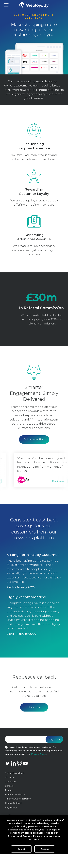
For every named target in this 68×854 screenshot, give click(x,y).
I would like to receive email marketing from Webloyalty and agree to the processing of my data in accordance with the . (34, 750)
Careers (9, 785)
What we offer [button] (34, 439)
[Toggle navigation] (6, 5)
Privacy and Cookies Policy (24, 836)
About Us (10, 777)
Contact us (10, 781)
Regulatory (11, 807)
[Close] (62, 820)
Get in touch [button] (34, 707)
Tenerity (9, 790)
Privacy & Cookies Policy (18, 798)
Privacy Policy (38, 754)
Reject (21, 849)
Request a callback (15, 773)
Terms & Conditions (15, 794)
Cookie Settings (13, 803)
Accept (45, 849)
